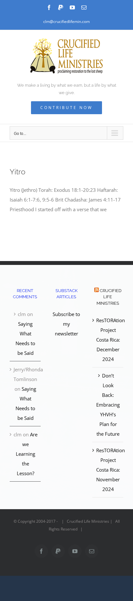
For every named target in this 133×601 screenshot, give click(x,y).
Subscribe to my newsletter (66, 324)
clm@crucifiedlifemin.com (66, 21)
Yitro (18, 171)
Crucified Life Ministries (109, 297)
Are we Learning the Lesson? (26, 453)
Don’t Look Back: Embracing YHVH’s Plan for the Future (108, 404)
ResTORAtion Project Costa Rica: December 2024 (108, 339)
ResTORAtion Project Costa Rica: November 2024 (108, 469)
